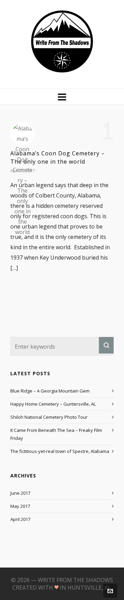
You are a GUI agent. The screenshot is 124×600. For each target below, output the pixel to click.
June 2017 (20, 493)
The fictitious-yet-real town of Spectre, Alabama (59, 451)
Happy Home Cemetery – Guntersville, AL (53, 404)
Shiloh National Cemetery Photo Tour (48, 417)
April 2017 (20, 519)
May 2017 (20, 506)
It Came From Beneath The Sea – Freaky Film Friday (56, 434)
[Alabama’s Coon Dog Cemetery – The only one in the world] (22, 134)
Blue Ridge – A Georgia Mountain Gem (50, 391)
